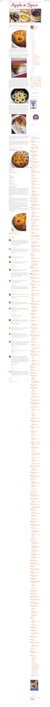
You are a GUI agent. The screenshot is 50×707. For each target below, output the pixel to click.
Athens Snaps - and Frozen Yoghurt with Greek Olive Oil (35, 622)
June (33, 49)
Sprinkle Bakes (33, 177)
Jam (34, 83)
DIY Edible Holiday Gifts (34, 287)
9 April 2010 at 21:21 (15, 352)
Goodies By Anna (33, 360)
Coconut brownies (33, 492)
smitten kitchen (33, 183)
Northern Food (33, 565)
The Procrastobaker (34, 590)
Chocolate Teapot (33, 671)
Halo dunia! (32, 298)
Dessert (39, 80)
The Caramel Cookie (34, 263)
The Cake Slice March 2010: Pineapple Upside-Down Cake (36, 57)
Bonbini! (32, 411)
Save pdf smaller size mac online (35, 457)
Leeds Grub (33, 655)
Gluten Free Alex (33, 420)
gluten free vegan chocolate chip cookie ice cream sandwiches (35, 336)
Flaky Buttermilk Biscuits (34, 378)
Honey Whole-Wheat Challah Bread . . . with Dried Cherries (35, 582)
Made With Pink (33, 469)
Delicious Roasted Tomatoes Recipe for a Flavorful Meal (35, 318)
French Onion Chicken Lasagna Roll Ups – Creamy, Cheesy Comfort (35, 236)
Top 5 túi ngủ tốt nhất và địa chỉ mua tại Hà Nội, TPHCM (35, 325)
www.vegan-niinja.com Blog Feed (35, 347)
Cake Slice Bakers (18, 147)
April (33, 51)
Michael (12, 370)
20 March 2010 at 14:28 (15, 258)
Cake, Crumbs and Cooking (35, 568)
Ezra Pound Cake (33, 556)
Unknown (12, 326)
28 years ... (32, 428)
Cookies (40, 79)
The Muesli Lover (33, 512)
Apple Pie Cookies (33, 255)
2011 (32, 39)
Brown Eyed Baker (34, 180)
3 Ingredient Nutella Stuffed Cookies (35, 507)
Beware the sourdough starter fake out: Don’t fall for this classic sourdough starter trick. (35, 172)
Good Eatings (33, 286)
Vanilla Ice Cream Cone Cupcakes (35, 569)
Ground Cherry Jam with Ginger (35, 370)
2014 (32, 35)
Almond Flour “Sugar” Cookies (35, 528)
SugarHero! (33, 232)
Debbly (12, 355)
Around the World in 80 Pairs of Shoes (35, 249)
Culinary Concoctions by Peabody (34, 225)
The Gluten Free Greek (34, 241)
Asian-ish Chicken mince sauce (35, 268)
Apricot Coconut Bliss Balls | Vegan (35, 220)
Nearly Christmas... (33, 537)
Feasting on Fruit (33, 212)
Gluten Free (36, 82)
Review (31, 85)
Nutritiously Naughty (34, 363)
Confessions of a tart (34, 648)
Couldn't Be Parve (33, 651)
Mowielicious (33, 518)
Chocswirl (32, 617)
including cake (33, 584)
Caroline (12, 268)
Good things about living (34, 667)
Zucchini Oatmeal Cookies (34, 175)
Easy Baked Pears (33, 314)
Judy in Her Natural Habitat (35, 642)
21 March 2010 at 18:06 (15, 298)
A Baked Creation (33, 478)
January (33, 68)
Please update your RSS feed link (35, 606)
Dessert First (33, 306)
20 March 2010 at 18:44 (15, 277)
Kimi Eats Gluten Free (34, 310)
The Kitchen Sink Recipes (34, 270)
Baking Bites (33, 300)
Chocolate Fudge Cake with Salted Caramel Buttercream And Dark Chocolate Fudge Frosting (35, 547)
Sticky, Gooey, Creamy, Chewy (35, 238)
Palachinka (33, 501)
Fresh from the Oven (34, 636)
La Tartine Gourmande (34, 380)
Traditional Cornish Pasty (34, 591)
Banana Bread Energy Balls (34, 191)
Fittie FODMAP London (34, 277)
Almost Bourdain (33, 553)
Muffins (40, 83)
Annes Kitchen (33, 660)
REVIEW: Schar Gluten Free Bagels (35, 364)
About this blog (33, 630)
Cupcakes (31, 80)
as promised (32, 609)
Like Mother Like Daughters (35, 235)
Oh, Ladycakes (33, 417)
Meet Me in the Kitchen (34, 602)
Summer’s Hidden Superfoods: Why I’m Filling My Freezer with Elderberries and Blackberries (35, 195)
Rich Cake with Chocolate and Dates (35, 501)
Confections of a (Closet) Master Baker (35, 442)
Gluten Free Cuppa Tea (34, 228)
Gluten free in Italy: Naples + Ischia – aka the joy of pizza (35, 448)
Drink (32, 81)
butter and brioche (33, 406)
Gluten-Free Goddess (34, 260)
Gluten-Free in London (34, 446)
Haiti (32, 649)
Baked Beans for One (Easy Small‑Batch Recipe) (34, 152)
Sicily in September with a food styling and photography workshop (35, 382)
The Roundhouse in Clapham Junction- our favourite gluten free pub (36, 543)
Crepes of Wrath (33, 459)
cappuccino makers (21, 374)
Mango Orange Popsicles (34, 373)
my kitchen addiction (34, 488)
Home (19, 379)
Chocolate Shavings (34, 396)
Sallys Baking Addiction (34, 147)
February (33, 67)
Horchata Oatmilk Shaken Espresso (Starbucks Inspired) (35, 258)
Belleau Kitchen (33, 323)
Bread (37, 76)
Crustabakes (33, 372)
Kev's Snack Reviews (34, 354)
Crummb (32, 639)
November (33, 42)
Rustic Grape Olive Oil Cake (34, 178)
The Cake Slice (38, 86)
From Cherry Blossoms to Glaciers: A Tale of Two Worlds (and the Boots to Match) (35, 251)
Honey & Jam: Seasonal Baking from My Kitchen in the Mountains (35, 525)
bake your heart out (34, 663)
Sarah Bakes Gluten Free (34, 334)
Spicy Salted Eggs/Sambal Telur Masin (36, 476)
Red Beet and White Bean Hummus (35, 603)
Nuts (31, 84)
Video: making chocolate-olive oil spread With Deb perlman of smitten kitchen (35, 209)
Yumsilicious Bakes (34, 545)
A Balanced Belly (33, 193)
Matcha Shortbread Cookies (34, 460)
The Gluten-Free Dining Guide (35, 453)
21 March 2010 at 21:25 (15, 304)
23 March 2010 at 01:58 (15, 338)
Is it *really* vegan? (33, 588)
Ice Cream (31, 83)
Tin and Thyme (33, 164)
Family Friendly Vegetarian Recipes (35, 675)
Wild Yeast (32, 434)
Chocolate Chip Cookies (35, 55)
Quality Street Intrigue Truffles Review (35, 355)
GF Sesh (32, 357)
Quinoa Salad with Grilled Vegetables (35, 261)
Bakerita (32, 257)
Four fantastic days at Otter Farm (35, 467)
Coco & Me (33, 450)
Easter (33, 81)
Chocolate (39, 78)
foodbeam (32, 297)
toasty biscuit (33, 659)
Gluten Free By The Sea (34, 521)
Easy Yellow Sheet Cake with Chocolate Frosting (34, 156)
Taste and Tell (33, 158)
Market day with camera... (34, 576)
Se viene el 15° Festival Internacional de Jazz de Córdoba (35, 275)
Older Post (27, 379)
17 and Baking (33, 578)
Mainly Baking (33, 320)
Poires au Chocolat (34, 539)
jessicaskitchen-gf (33, 393)
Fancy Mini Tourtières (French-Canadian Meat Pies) (35, 307)
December (33, 41)
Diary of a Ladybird (34, 614)
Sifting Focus (33, 378)
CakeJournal (33, 289)
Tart (32, 86)
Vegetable (31, 87)
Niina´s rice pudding (33, 348)
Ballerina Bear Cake (33, 615)
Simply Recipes (33, 344)
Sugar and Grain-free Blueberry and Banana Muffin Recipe (35, 496)
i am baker (32, 457)
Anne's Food (33, 267)
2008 (32, 71)
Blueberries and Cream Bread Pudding (35, 301)
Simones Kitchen (13, 306)
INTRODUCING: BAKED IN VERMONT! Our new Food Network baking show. (35, 444)
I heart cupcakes (33, 587)
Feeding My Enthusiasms (34, 201)
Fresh (32, 462)
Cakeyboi (32, 430)
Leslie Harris (12, 260)
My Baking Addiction (34, 154)
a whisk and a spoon (34, 161)
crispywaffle (33, 624)
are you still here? (33, 637)
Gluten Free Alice (33, 187)
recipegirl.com (33, 144)
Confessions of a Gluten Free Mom (35, 294)
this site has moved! (33, 516)
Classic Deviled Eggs (33, 367)
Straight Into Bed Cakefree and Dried (35, 466)
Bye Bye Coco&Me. (33, 451)
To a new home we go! (34, 585)
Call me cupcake (33, 485)
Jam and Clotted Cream (34, 384)
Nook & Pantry (33, 608)
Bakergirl (32, 571)
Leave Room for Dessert (34, 399)
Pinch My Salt (33, 366)
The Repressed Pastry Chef (35, 668)
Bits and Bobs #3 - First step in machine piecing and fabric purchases (35, 483)
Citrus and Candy (33, 673)
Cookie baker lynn (33, 563)
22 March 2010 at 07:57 (15, 316)
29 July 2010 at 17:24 (15, 375)
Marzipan (32, 369)
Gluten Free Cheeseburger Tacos (35, 278)
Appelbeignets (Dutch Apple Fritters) (35, 554)
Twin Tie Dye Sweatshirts (34, 342)
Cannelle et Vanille (34, 605)
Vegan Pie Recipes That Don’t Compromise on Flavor (34, 265)
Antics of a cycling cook (34, 645)
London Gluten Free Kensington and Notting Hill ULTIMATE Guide (35, 205)
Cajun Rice (32, 168)
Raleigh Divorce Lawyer (14, 349)
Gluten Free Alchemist (34, 203)
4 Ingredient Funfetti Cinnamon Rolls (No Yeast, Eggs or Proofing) (35, 138)
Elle (11, 340)
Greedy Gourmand (34, 593)
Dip (30, 81)
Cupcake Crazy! (33, 509)
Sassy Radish (33, 409)
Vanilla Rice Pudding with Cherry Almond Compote (36, 62)
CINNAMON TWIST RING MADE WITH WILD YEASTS (35, 404)
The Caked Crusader (13, 318)
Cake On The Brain (34, 402)
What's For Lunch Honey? (35, 219)
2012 (32, 37)
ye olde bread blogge (34, 630)
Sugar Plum (33, 390)
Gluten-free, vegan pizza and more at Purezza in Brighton (35, 454)
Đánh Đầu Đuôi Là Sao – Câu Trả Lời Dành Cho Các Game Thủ (35, 281)
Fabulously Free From (34, 375)
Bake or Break (33, 140)
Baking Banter (33, 170)
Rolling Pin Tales (33, 627)
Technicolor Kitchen (34, 327)
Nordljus (32, 620)
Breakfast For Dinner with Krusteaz (35, 504)
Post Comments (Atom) (15, 381)
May (33, 50)
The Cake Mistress (33, 414)
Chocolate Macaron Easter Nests (35, 304)
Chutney (35, 79)
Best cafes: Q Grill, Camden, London (35, 513)
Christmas (31, 79)
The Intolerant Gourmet (34, 530)
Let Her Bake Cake (34, 662)
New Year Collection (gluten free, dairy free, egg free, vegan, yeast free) (35, 531)
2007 (32, 72)
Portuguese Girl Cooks (34, 658)
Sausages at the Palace (34, 656)
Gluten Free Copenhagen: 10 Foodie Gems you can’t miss (35, 243)
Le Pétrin (32, 350)
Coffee (37, 79)
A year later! (32, 412)
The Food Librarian (34, 387)
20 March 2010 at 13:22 (15, 253)
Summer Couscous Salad (34, 145)
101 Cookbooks (33, 222)
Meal (38, 83)
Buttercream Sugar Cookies (34, 233)
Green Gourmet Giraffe (34, 198)
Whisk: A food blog (34, 632)
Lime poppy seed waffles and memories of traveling (34, 329)
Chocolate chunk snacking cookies (35, 418)
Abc (31, 239)
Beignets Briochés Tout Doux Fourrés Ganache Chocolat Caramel (35, 352)
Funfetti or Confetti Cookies (34, 388)
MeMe (36, 83)
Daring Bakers (35, 80)
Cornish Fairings (33, 385)
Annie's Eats (33, 341)
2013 (32, 36)
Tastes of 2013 (33, 566)
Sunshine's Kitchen (34, 273)
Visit (34, 96)
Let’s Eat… (32, 489)
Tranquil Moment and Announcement (35, 463)
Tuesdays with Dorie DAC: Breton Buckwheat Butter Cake (35, 162)
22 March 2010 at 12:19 (15, 330)
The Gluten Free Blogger (34, 167)
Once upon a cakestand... (34, 672)
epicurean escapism (34, 498)
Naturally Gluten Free (34, 472)
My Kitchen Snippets (34, 475)
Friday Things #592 (33, 181)
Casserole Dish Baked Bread (35, 63)
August (33, 46)
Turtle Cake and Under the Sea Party (35, 400)
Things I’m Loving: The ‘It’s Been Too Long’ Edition (35, 558)
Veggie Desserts (33, 190)
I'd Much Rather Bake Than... (35, 506)
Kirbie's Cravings (33, 137)
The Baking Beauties (34, 313)
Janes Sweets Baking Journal (35, 581)
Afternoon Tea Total (34, 494)
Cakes (31, 78)
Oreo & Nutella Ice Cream (34, 510)
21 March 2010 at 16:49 (15, 290)
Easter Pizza (33, 54)
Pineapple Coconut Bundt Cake (35, 226)
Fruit (40, 81)
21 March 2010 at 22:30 (15, 311)
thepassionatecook (33, 611)
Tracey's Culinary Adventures (35, 666)
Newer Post (10, 379)
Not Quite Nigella (33, 215)
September (33, 45)
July (32, 47)
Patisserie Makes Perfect (34, 303)
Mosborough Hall (33, 339)
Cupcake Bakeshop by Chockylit (35, 245)
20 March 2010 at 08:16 (15, 245)
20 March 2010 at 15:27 (15, 266)
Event (35, 81)
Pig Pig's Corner (33, 534)
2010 (32, 40)
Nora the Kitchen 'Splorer (35, 664)
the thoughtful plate (34, 515)
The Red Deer (33, 481)
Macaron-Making (33, 391)
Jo (11, 279)
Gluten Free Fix (33, 527)
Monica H (12, 293)
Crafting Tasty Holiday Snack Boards (35, 284)
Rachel (12, 255)
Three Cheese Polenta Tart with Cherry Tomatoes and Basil (35, 551)
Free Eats (32, 280)
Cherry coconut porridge (34, 594)
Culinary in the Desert (34, 575)
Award (31, 76)
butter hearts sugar (34, 560)
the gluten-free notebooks (34, 599)
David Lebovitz (33, 207)
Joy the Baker (33, 331)
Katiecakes (32, 254)
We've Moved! (33, 479)
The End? (32, 618)
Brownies (40, 76)
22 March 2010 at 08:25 (15, 324)
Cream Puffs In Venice (34, 424)
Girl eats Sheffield (33, 338)
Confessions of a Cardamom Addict (35, 427)
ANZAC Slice (33, 415)
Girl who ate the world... (34, 596)
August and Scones (33, 201)
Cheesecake (35, 78)
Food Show (37, 81)
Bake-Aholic (33, 316)
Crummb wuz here (33, 640)
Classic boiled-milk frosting (34, 625)
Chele (12, 238)
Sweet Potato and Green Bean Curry (35, 165)
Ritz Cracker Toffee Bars (34, 159)
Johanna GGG (13, 247)
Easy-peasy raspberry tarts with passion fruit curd (35, 612)
